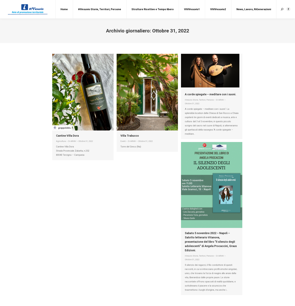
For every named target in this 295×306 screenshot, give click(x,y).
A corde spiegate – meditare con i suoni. (210, 94)
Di (72, 141)
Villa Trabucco (129, 135)
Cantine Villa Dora (67, 135)
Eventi (123, 141)
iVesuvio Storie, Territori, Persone (199, 100)
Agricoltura (61, 141)
